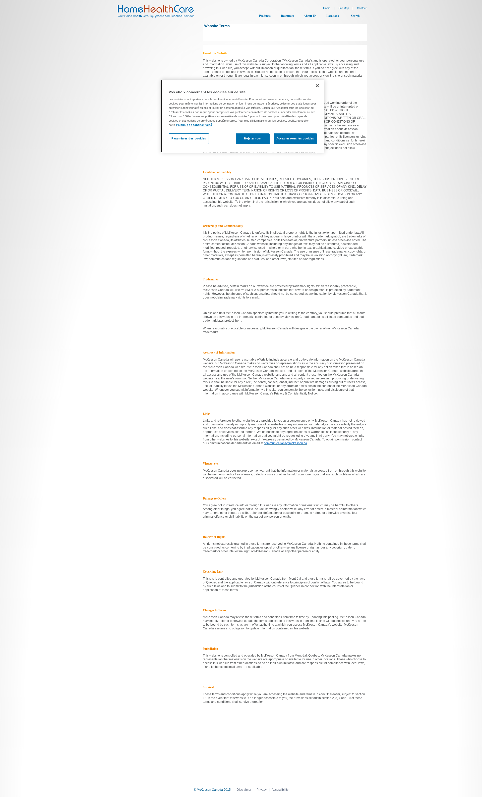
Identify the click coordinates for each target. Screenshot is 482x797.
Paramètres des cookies (188, 138)
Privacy (262, 789)
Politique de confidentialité (194, 124)
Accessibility (280, 789)
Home (326, 8)
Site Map (343, 8)
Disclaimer (244, 789)
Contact (362, 8)
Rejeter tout (252, 138)
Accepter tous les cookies (295, 138)
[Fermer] (317, 85)
